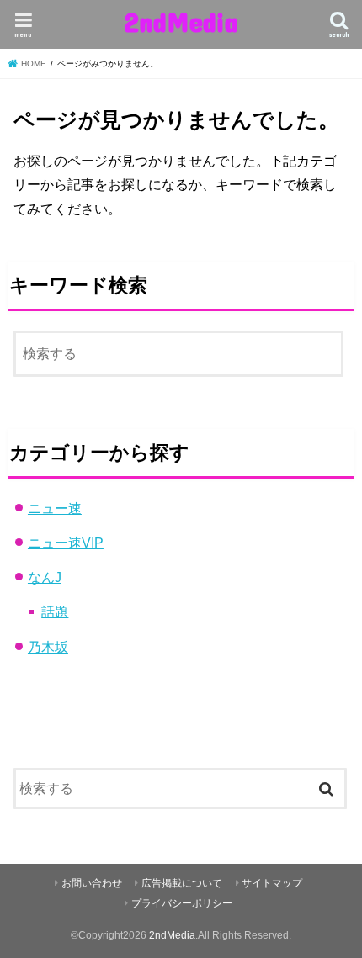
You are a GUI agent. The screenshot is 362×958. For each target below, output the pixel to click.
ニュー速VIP (66, 542)
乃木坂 (48, 646)
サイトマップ (272, 883)
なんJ (44, 577)
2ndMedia (181, 21)
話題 (54, 611)
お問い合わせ (91, 883)
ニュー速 (55, 508)
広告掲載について (181, 883)
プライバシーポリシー (181, 903)
